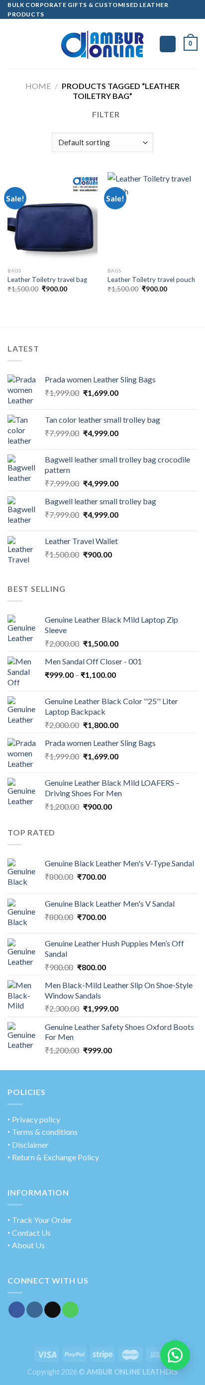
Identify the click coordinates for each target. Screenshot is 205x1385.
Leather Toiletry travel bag (47, 279)
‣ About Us (26, 1245)
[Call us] (70, 1309)
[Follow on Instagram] (34, 1309)
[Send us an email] (52, 1309)
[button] (175, 1355)
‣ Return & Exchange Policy (53, 1157)
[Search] (168, 44)
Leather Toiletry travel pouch (151, 279)
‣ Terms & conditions (42, 1131)
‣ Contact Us (29, 1232)
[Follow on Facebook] (16, 1309)
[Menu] (13, 44)
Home (38, 86)
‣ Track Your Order (39, 1219)
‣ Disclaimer (28, 1144)
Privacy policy (36, 1119)
